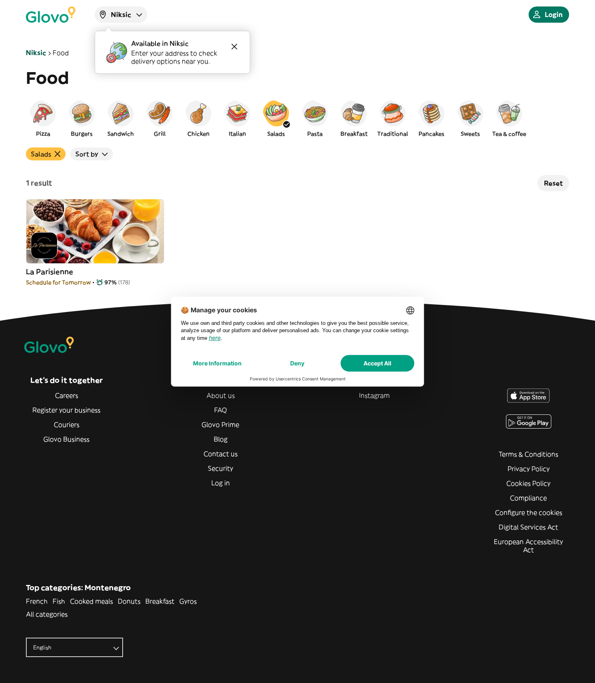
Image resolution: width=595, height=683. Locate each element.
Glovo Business (66, 439)
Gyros (188, 601)
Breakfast (159, 601)
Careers (66, 395)
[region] (297, 118)
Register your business (66, 410)
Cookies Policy (528, 483)
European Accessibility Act (528, 546)
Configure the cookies (528, 512)
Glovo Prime (220, 424)
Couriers (66, 424)
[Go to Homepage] (50, 14)
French (37, 601)
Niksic (36, 53)
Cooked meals (91, 601)
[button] (43, 118)
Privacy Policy (529, 469)
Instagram (374, 395)
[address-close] (234, 46)
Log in (220, 483)
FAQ (220, 410)
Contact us (221, 454)
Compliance (528, 498)
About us (220, 395)
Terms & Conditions (528, 454)
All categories (47, 614)
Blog (220, 439)
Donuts (129, 601)
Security (220, 468)
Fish (59, 601)
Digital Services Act (528, 527)
